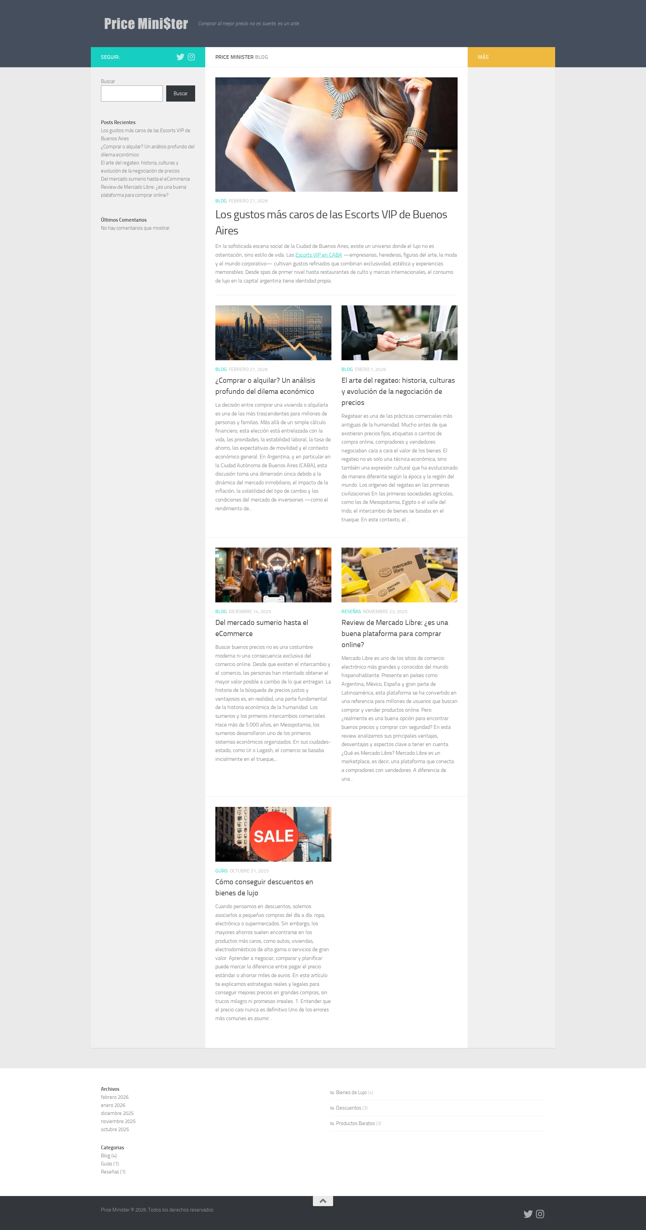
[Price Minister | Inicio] (146, 23)
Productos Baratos (355, 1123)
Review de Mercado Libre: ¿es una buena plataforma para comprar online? (395, 633)
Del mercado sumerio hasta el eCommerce (145, 179)
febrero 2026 (115, 1097)
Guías (221, 871)
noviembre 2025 (118, 1121)
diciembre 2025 (117, 1113)
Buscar (108, 81)
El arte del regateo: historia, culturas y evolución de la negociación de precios (398, 391)
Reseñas (351, 611)
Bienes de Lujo (351, 1092)
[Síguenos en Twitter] (180, 57)
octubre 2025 (115, 1129)
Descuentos (348, 1108)
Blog (221, 201)
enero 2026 (113, 1105)
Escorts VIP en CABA (318, 255)
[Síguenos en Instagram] (191, 57)
